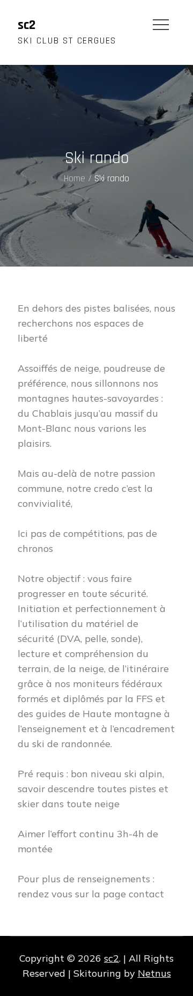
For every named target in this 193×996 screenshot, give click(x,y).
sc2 (26, 25)
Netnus (154, 973)
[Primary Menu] (160, 24)
